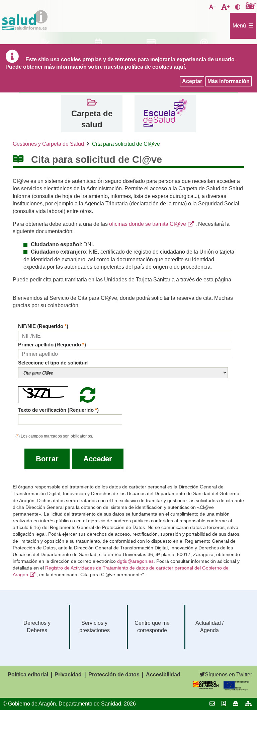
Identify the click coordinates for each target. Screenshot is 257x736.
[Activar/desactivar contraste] (237, 7)
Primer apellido (52, 344)
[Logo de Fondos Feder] (236, 688)
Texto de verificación (58, 410)
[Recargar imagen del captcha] (107, 387)
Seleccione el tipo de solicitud (53, 362)
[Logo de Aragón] (206, 687)
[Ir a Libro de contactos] (224, 704)
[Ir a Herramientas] (235, 704)
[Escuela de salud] (165, 113)
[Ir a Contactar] (212, 704)
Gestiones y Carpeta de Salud (48, 144)
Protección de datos (114, 674)
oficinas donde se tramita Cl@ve (147, 224)
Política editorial (28, 674)
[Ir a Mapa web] (248, 704)
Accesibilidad (163, 674)
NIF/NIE (43, 326)
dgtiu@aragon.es (135, 561)
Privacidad (68, 674)
